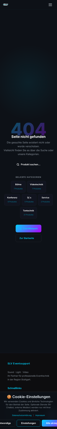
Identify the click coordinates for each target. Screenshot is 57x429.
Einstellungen (28, 423)
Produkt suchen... (30, 164)
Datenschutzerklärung (21, 415)
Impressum (40, 415)
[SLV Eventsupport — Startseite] (5, 4)
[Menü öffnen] (50, 4)
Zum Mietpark (30, 228)
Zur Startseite (26, 238)
